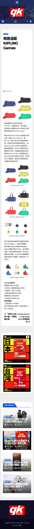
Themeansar (15, 525)
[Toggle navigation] (15, 21)
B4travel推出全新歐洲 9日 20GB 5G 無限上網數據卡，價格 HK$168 (17, 443)
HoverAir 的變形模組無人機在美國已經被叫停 (16, 420)
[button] (27, 21)
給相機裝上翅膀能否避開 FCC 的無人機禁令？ (16, 485)
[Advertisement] (17, 71)
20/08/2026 (10, 490)
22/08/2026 (10, 425)
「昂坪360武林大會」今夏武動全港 (10, 316)
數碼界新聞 (7, 416)
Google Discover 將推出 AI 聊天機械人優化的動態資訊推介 (16, 465)
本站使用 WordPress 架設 (12, 523)
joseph (19, 425)
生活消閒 (6, 33)
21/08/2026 (10, 468)
